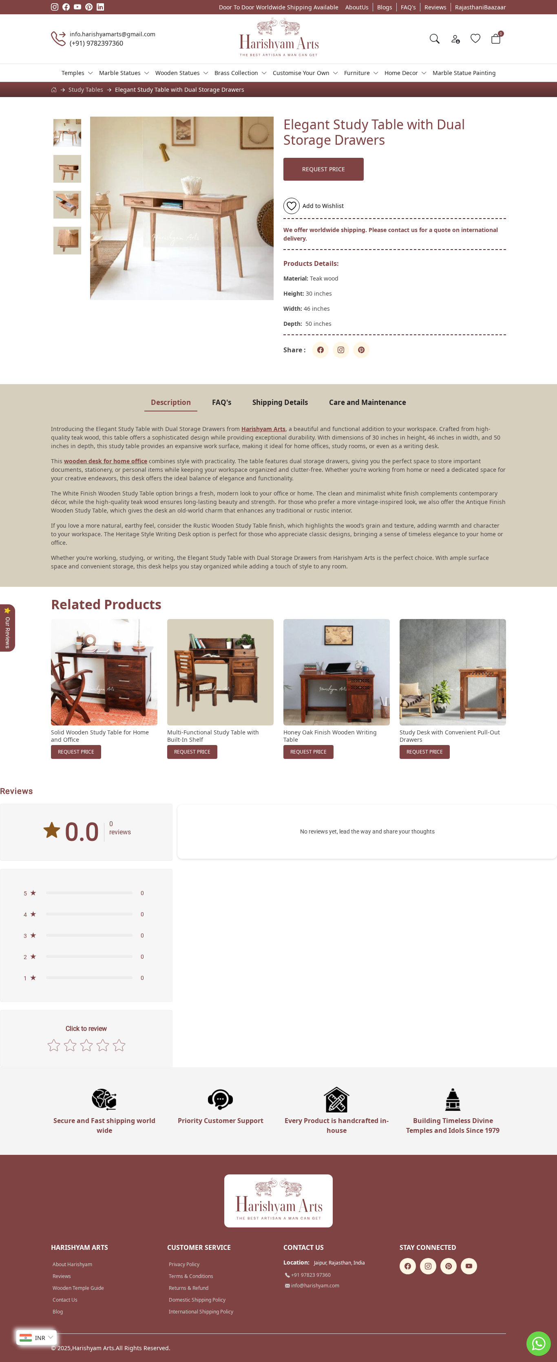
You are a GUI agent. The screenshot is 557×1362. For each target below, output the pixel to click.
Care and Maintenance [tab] (367, 402)
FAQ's (408, 7)
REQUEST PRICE (323, 169)
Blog (58, 1311)
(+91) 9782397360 (96, 43)
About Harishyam (72, 1264)
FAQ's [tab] (221, 402)
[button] (86, 893)
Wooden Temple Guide (78, 1288)
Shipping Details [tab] (280, 402)
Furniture (357, 73)
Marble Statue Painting (464, 73)
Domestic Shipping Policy (197, 1299)
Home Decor (401, 73)
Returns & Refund (188, 1288)
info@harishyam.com (314, 1285)
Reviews (435, 7)
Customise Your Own (301, 73)
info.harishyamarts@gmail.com (112, 34)
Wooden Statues (177, 73)
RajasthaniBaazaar (480, 7)
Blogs (384, 7)
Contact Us (65, 1299)
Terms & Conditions (191, 1276)
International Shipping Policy (201, 1311)
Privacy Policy (184, 1264)
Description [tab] (171, 402)
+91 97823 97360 (310, 1274)
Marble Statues (120, 73)
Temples (73, 73)
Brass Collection (236, 73)
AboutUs (357, 7)
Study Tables (86, 89)
